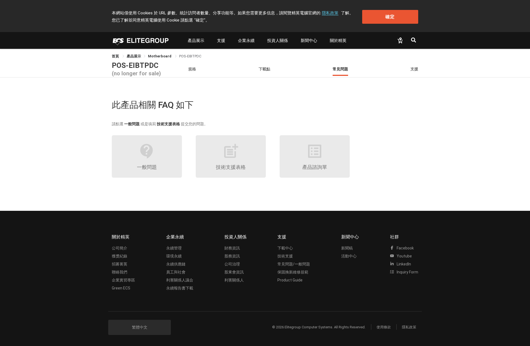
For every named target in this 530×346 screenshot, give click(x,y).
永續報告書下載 (179, 288)
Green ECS (121, 288)
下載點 (264, 68)
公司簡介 (119, 248)
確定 (390, 16)
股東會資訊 (234, 272)
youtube (404, 256)
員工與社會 (176, 272)
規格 (192, 68)
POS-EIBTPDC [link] (190, 56)
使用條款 (384, 327)
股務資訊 (232, 256)
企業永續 (246, 40)
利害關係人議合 (179, 280)
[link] (134, 56)
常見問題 (340, 68)
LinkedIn (403, 264)
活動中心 (349, 256)
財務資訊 (232, 248)
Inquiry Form (407, 272)
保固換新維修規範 (292, 272)
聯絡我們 (119, 272)
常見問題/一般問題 (293, 264)
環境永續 (174, 256)
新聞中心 (309, 40)
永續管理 (174, 248)
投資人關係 (277, 40)
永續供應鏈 (176, 264)
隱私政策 (330, 12)
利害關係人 (234, 280)
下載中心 (285, 248)
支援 (221, 40)
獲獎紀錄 (119, 256)
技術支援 (285, 256)
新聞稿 (347, 248)
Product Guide (290, 280)
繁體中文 (139, 327)
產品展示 (196, 40)
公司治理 (232, 264)
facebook (405, 248)
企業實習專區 (123, 280)
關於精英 (338, 40)
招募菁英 (119, 264)
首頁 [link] (116, 56)
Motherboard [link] (160, 56)
